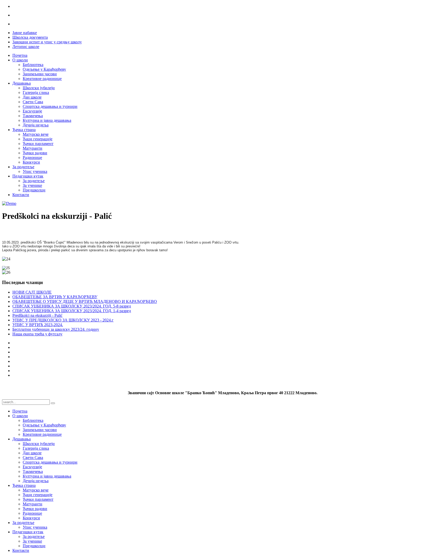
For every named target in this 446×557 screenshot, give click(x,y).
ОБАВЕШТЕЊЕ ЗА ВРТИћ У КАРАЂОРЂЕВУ (54, 297)
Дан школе (32, 97)
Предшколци (34, 190)
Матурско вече (36, 134)
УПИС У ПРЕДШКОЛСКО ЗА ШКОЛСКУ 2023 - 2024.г (63, 320)
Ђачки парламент (38, 143)
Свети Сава (33, 102)
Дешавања (21, 83)
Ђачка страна (24, 129)
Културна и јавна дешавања (47, 120)
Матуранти (32, 148)
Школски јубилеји (39, 88)
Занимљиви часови (40, 74)
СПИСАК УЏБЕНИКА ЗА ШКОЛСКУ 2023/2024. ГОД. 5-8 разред (71, 306)
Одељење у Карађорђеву (44, 69)
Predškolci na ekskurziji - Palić (37, 315)
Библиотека (33, 64)
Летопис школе (25, 46)
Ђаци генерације (37, 139)
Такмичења (33, 116)
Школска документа (30, 37)
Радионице (32, 157)
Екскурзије (32, 111)
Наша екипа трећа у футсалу (37, 334)
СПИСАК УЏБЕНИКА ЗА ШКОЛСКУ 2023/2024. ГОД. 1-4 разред (71, 311)
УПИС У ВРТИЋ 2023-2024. (37, 324)
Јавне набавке (24, 32)
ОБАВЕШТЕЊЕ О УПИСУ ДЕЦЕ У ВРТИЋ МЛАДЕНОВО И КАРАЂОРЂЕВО (84, 301)
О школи (20, 60)
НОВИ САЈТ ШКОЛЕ (32, 292)
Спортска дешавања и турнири (50, 106)
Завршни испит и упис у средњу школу (47, 42)
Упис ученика (35, 171)
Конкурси (31, 162)
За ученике (32, 185)
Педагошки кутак (27, 176)
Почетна (19, 55)
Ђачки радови (35, 153)
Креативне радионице (42, 78)
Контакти (20, 194)
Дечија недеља (36, 125)
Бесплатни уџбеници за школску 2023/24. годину (55, 329)
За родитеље (23, 167)
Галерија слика (36, 92)
